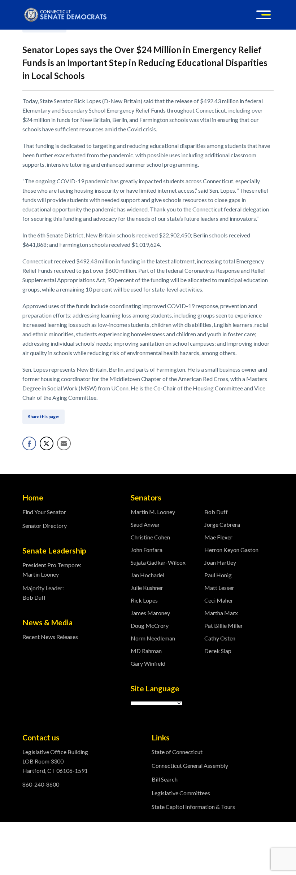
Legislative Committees (181, 792)
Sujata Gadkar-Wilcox (158, 562)
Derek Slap (217, 650)
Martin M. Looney (153, 511)
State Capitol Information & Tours (193, 806)
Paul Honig (218, 575)
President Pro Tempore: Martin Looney (51, 569)
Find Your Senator (44, 511)
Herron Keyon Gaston (231, 549)
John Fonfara (146, 549)
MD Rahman (146, 650)
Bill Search (165, 779)
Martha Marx (221, 612)
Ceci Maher (218, 600)
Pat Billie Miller (223, 625)
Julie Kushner (147, 587)
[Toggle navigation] (263, 15)
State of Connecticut (177, 751)
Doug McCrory (150, 625)
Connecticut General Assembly (190, 765)
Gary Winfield (148, 663)
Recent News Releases (50, 636)
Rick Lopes (144, 600)
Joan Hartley (220, 562)
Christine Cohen (150, 537)
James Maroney (150, 612)
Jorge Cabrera (222, 524)
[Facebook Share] (29, 443)
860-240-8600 (40, 784)
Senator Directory (44, 525)
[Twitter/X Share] (46, 443)
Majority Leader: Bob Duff (43, 593)
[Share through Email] (64, 443)
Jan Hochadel (147, 575)
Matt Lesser (219, 587)
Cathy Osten (219, 638)
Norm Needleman (153, 638)
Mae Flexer (218, 537)
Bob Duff (216, 511)
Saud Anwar (145, 524)
